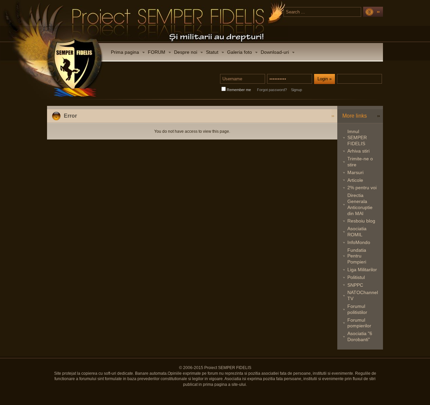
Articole (355, 180)
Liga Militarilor (362, 269)
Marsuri (355, 172)
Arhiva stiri (358, 151)
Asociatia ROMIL (357, 231)
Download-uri (275, 52)
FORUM (156, 52)
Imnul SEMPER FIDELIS (357, 137)
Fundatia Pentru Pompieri (356, 256)
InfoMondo (358, 242)
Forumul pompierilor (359, 323)
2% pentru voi (362, 187)
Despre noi (185, 52)
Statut (212, 52)
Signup (296, 90)
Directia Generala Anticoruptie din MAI (360, 204)
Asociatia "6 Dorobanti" (359, 336)
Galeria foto (239, 52)
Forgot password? (272, 90)
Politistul (356, 277)
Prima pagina (125, 52)
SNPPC (355, 285)
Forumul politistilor (357, 309)
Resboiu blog (361, 221)
